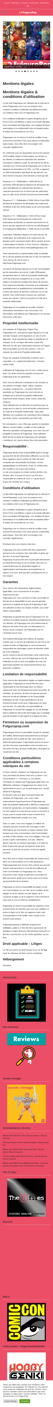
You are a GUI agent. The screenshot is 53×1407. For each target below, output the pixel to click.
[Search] (28, 6)
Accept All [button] (25, 1401)
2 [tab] (19, 71)
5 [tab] (28, 71)
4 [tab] (25, 71)
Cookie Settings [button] (11, 1401)
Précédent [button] (6, 44)
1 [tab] (16, 71)
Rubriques (15, 3)
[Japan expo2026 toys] (26, 45)
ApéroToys (44, 3)
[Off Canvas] (4, 12)
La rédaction (34, 3)
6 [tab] (31, 71)
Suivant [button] (47, 44)
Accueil (7, 3)
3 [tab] (22, 71)
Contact (24, 3)
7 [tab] (34, 71)
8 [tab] (37, 71)
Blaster (5, 1135)
